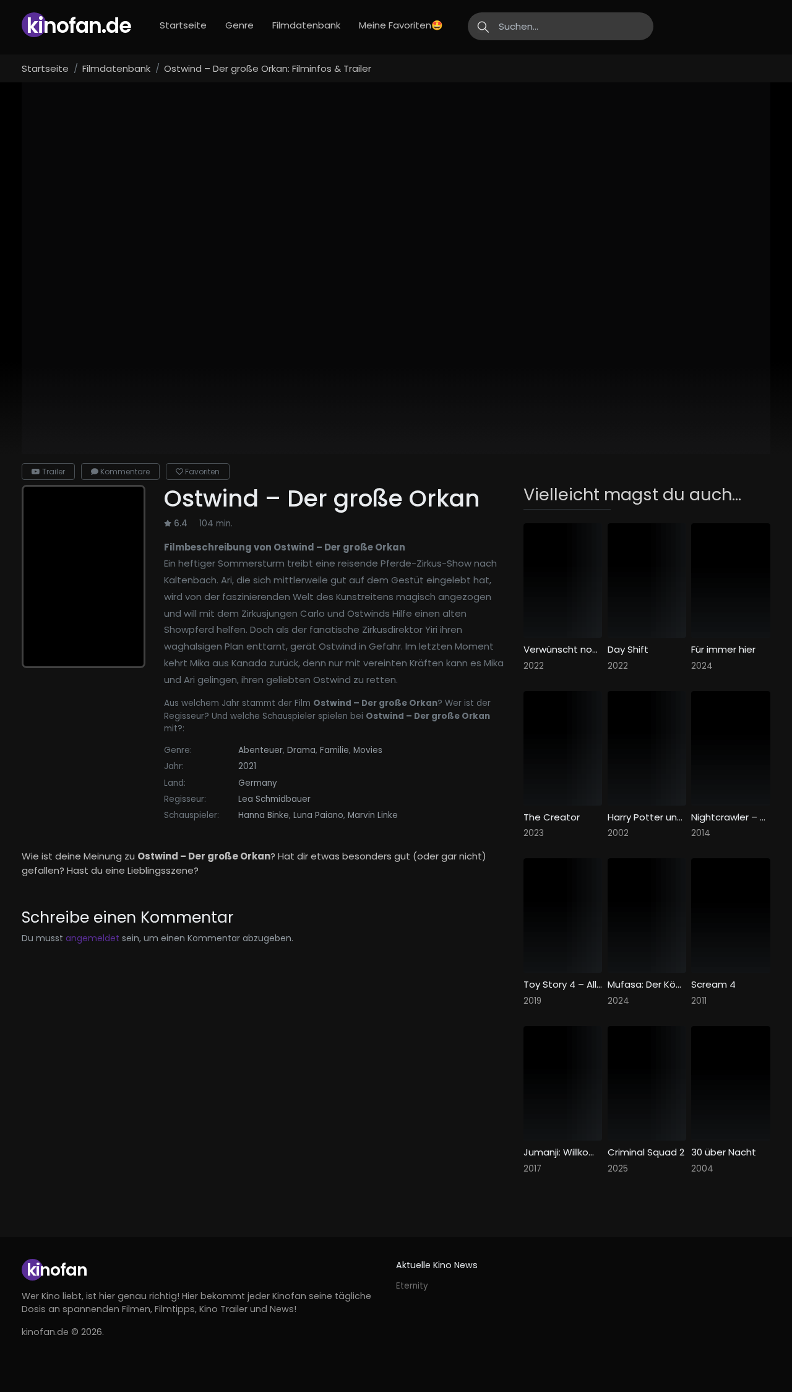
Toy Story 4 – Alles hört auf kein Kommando (563, 984)
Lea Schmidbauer (274, 799)
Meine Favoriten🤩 (401, 25)
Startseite (183, 25)
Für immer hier (723, 649)
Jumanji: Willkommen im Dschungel (563, 1152)
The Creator (551, 817)
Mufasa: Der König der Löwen (647, 984)
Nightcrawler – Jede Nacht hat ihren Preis (730, 817)
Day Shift (628, 649)
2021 (247, 766)
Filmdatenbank (306, 25)
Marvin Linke (373, 815)
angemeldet (92, 938)
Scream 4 (713, 984)
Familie (334, 750)
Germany (257, 783)
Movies (367, 750)
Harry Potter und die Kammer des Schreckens (647, 817)
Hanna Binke (263, 815)
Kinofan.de (79, 25)
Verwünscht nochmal (563, 649)
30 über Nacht (723, 1152)
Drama (301, 750)
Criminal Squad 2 (646, 1152)
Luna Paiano (318, 815)
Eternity (412, 1286)
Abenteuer (260, 750)
